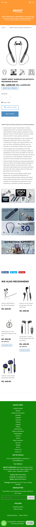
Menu (5, 2)
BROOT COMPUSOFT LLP (20, 521)
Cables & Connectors (18, 413)
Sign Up (30, 497)
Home (3, 27)
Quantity (4, 94)
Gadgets (18, 417)
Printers (18, 436)
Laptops (18, 424)
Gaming (18, 420)
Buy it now (10, 114)
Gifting (18, 422)
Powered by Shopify (17, 523)
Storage (18, 445)
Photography (18, 433)
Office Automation (18, 431)
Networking (18, 429)
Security (18, 442)
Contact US (18, 449)
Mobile (18, 426)
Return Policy (18, 509)
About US (18, 452)
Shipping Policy (18, 507)
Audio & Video (18, 408)
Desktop (18, 415)
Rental (18, 438)
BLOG (18, 447)
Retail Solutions (18, 440)
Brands (18, 410)
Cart (33, 2)
